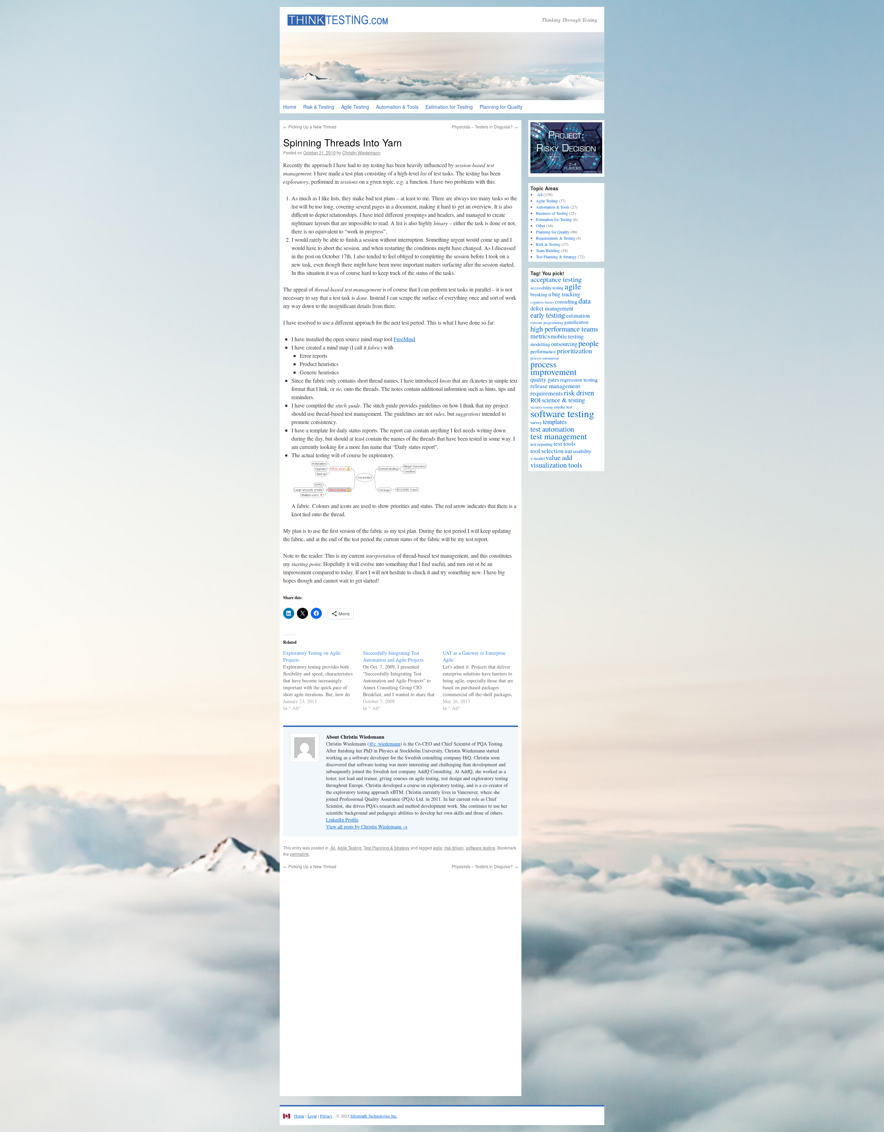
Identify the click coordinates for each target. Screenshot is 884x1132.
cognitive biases (542, 302)
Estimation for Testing (449, 106)
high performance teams (564, 329)
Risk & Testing (318, 106)
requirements (546, 393)
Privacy (326, 1116)
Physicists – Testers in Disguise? (485, 126)
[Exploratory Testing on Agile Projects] (323, 681)
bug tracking (566, 294)
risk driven (454, 848)
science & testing (563, 399)
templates (555, 421)
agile (437, 848)
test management (558, 436)
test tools (565, 444)
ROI (535, 400)
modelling (540, 344)
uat (568, 451)
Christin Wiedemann (361, 152)
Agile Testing (355, 106)
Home (289, 106)
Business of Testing (552, 213)
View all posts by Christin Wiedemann (366, 826)
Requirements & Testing (555, 238)
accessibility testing (547, 288)
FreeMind (404, 339)
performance (543, 351)
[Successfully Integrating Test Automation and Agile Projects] (403, 681)
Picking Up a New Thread (309, 126)
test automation (552, 429)
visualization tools (556, 465)
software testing (480, 848)
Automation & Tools (397, 106)
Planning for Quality (501, 106)
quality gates (544, 379)
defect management (552, 308)
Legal (312, 1116)
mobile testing (567, 336)
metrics (540, 336)
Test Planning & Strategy (387, 848)
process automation (544, 358)
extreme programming (546, 322)
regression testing (579, 379)
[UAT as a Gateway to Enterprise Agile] (482, 681)
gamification (576, 322)
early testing (547, 315)
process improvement (553, 367)
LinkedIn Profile (342, 819)
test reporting (541, 444)
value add (559, 457)
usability (582, 451)
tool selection (547, 451)
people (588, 343)
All (332, 848)
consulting (566, 301)
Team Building (548, 250)
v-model (537, 458)
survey (536, 422)
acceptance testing (556, 279)
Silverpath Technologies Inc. (373, 1116)
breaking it (540, 294)
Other (540, 225)
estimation (578, 315)
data (584, 301)
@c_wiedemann (384, 743)
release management (555, 386)
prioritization (574, 350)
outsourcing (564, 344)
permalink (299, 854)
